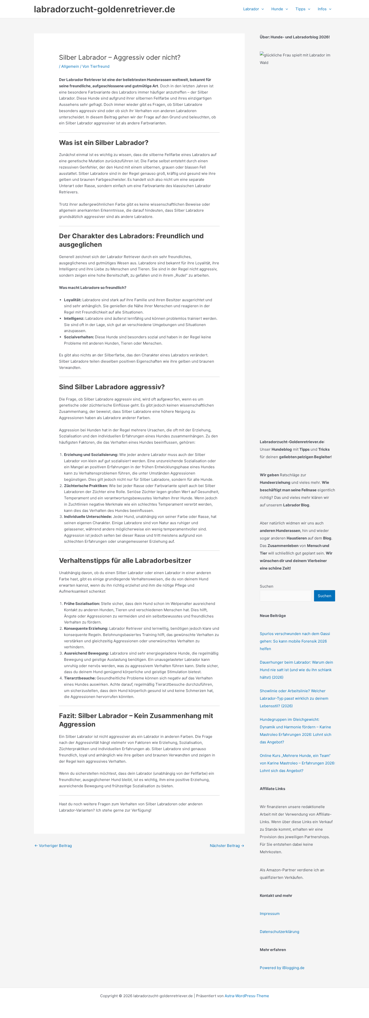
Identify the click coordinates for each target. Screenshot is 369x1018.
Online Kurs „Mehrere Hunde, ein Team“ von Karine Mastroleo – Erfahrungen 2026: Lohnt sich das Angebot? (297, 763)
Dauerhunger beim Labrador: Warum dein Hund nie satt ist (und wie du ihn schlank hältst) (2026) (296, 670)
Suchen (266, 586)
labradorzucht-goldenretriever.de (104, 9)
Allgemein (70, 66)
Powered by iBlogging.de (282, 967)
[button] (261, 9)
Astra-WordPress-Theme (247, 995)
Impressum (270, 913)
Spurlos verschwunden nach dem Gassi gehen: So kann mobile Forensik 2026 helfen (295, 641)
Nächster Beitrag (227, 845)
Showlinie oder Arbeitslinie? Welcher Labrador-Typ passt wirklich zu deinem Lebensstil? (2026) (294, 698)
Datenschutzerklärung (279, 931)
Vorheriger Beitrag (53, 845)
